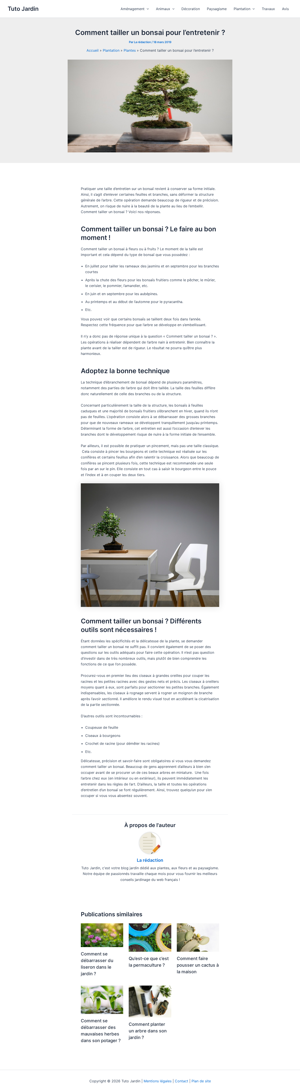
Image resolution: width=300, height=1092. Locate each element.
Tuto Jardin (23, 8)
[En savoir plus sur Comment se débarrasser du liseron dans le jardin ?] (102, 935)
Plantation (111, 50)
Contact (181, 1081)
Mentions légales (158, 1081)
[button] (147, 9)
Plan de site (201, 1081)
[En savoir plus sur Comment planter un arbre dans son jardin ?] (150, 1001)
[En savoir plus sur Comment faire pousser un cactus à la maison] (198, 937)
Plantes (130, 50)
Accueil (93, 50)
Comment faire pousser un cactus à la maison (198, 965)
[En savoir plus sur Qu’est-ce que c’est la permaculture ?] (150, 937)
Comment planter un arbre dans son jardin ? (148, 1031)
